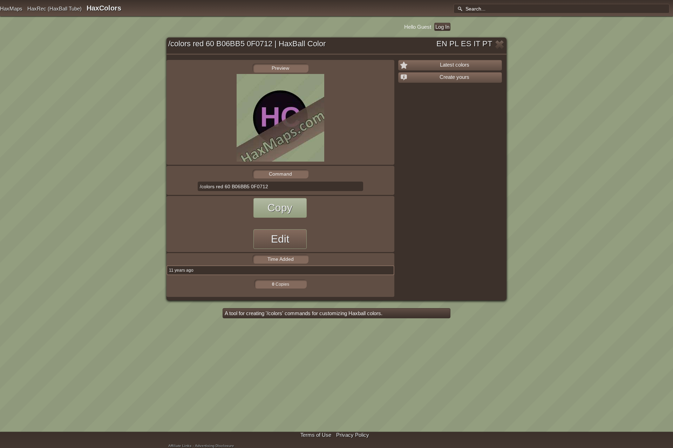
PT (487, 43)
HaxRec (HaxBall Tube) (54, 9)
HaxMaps (11, 9)
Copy (279, 207)
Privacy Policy (352, 435)
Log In (442, 27)
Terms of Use (315, 435)
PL (454, 43)
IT (477, 43)
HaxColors (104, 8)
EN (441, 43)
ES (466, 43)
